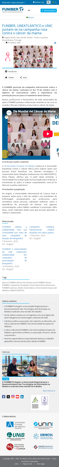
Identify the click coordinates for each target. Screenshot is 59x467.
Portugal (17, 40)
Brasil (13, 37)
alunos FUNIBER (9, 282)
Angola (7, 37)
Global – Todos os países (37, 37)
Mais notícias (48, 391)
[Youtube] (17, 397)
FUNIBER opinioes (9, 288)
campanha (14, 285)
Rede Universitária (26, 288)
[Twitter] (8, 397)
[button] (54, 2)
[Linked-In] (22, 397)
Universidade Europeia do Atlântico (20, 166)
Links (16, 464)
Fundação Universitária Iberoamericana (37, 285)
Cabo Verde (21, 37)
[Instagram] (12, 397)
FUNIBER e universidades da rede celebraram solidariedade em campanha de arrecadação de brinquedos (14, 256)
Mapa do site (27, 464)
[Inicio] (13, 8)
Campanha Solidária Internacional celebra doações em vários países (42, 229)
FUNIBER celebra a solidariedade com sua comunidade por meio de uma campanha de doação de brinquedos (14, 232)
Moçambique (7, 40)
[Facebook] (3, 397)
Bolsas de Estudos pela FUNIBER (31, 282)
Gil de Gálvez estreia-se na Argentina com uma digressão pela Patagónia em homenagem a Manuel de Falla (29, 316)
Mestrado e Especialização (13, 2)
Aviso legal (41, 464)
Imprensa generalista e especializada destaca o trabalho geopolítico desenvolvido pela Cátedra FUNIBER (29, 340)
